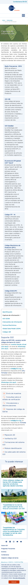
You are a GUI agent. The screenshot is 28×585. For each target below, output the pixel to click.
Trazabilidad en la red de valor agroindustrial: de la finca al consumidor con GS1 (14, 506)
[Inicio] (14, 8)
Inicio (3, 20)
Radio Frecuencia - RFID (13, 66)
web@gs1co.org (15, 368)
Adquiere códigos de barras (9, 558)
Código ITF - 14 (10, 214)
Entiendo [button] (14, 582)
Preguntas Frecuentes (8, 548)
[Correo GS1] (21, 541)
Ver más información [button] (19, 578)
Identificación (7, 312)
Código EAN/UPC (11, 291)
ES (26, 1)
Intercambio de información (12, 322)
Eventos (3, 551)
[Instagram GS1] (14, 541)
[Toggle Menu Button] (23, 15)
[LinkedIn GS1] (10, 541)
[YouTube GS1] (17, 541)
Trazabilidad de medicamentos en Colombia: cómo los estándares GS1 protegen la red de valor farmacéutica (14, 531)
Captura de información (10, 315)
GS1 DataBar (9, 126)
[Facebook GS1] (6, 541)
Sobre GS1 (4, 545)
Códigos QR (6, 332)
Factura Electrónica (9, 325)
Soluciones (9, 20)
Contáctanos (17, 1)
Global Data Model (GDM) (11, 328)
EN (24, 1)
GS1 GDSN (6, 318)
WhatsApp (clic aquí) (9, 382)
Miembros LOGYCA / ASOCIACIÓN (12, 562)
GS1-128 (7, 99)
